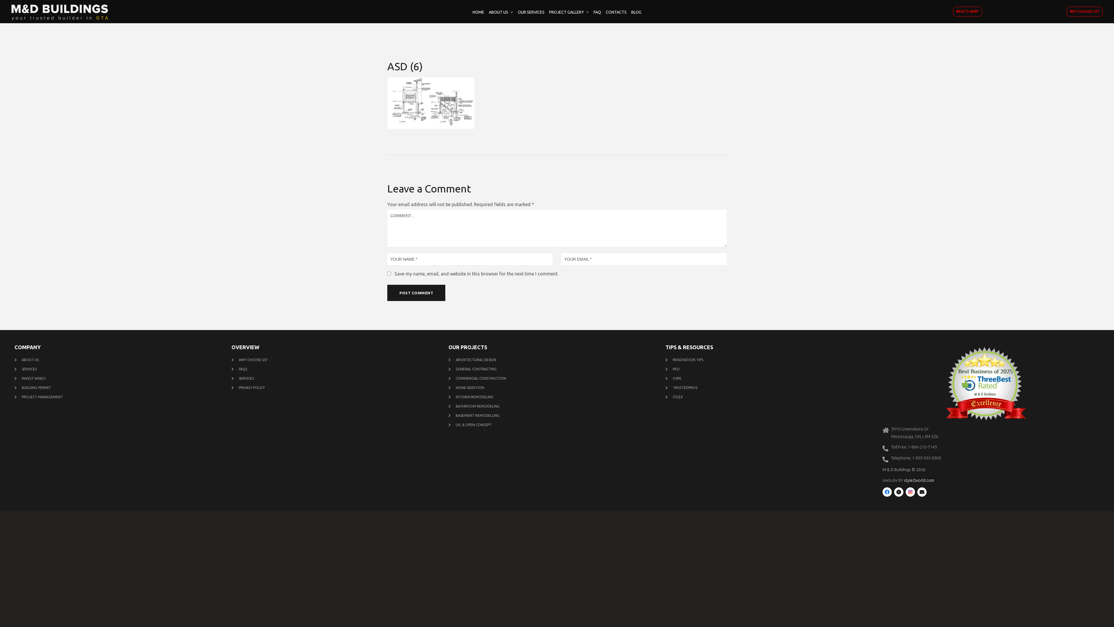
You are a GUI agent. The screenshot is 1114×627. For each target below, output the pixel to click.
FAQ (597, 12)
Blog (636, 12)
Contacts (616, 12)
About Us (498, 12)
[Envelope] (922, 492)
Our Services (531, 12)
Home (478, 12)
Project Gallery (566, 12)
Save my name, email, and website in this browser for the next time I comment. (476, 273)
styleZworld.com (919, 480)
